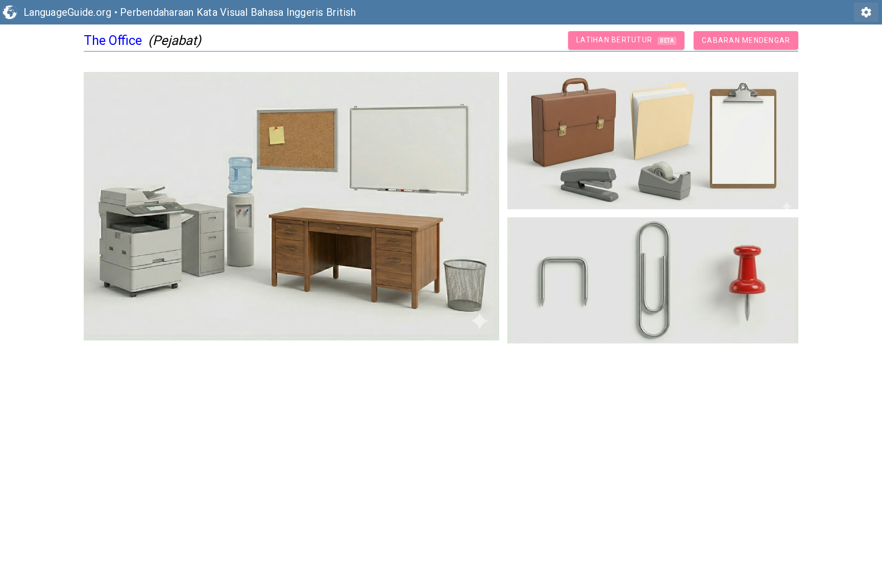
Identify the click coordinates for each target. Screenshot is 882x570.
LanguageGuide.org (67, 12)
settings (866, 12)
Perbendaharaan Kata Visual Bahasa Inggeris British (238, 12)
